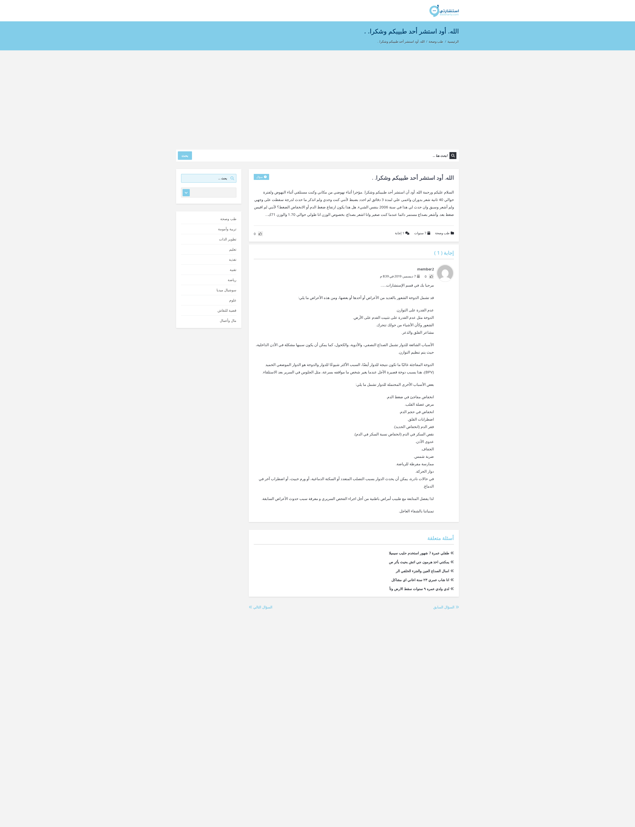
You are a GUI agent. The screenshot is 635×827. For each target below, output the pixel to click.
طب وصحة (436, 41)
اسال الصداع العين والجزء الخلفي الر (422, 570)
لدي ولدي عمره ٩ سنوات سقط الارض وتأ (419, 588)
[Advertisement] (317, 97)
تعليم (232, 249)
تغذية (232, 259)
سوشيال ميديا (226, 290)
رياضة (232, 279)
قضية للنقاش (227, 310)
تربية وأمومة (227, 229)
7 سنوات (420, 233)
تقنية (233, 269)
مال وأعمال (228, 320)
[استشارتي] (444, 10)
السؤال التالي (262, 607)
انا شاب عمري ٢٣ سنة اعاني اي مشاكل (420, 579)
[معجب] (431, 276)
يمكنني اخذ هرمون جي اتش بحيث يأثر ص (419, 562)
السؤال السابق (444, 607)
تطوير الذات (227, 239)
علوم (232, 300)
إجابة (399, 233)
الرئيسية (453, 41)
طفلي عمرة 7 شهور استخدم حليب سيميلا (419, 553)
